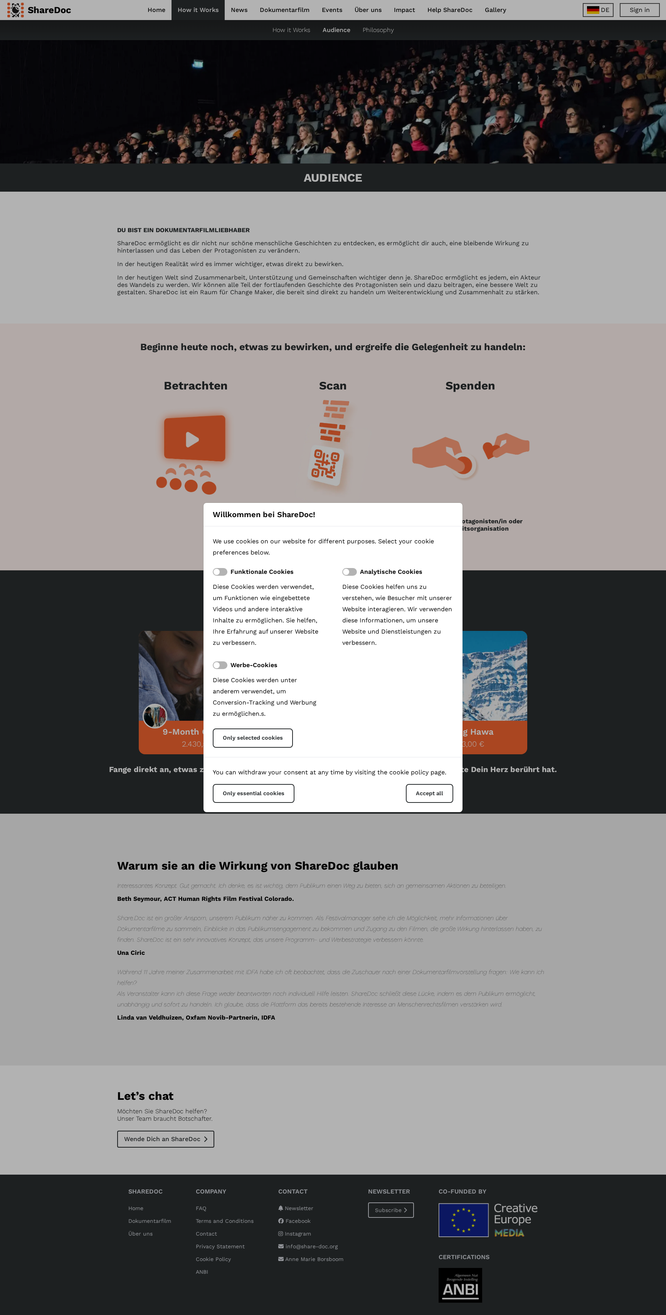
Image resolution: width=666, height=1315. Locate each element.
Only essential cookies (253, 793)
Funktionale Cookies (262, 571)
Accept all (429, 793)
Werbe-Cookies (254, 665)
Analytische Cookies (391, 571)
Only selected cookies (253, 738)
